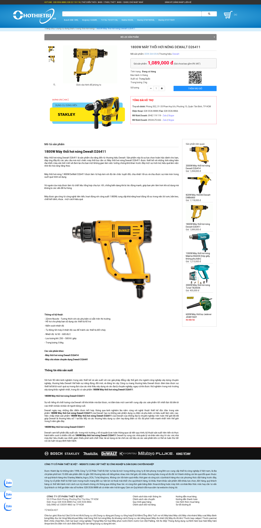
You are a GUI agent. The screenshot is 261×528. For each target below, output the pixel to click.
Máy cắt (177, 515)
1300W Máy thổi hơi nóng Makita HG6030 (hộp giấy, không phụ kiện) (198, 256)
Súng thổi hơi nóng (85, 28)
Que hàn (203, 521)
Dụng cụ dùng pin (105, 515)
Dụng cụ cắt (90, 515)
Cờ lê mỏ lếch (76, 515)
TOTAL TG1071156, (109, 20)
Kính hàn (193, 521)
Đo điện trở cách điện (65, 523)
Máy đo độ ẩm (176, 518)
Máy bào (168, 515)
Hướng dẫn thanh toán (187, 499)
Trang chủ (49, 28)
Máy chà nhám (189, 515)
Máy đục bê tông (58, 518)
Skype (171, 115)
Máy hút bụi (105, 521)
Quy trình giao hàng (142, 502)
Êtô (134, 515)
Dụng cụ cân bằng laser (139, 518)
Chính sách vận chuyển (144, 499)
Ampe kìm (49, 523)
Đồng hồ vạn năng (85, 523)
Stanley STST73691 (166, 20)
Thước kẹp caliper (192, 518)
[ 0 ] (235, 15)
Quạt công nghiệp (82, 521)
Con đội (143, 521)
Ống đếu (147, 515)
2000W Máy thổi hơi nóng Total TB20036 (198, 286)
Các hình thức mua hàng (187, 502)
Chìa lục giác (50, 515)
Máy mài (83, 518)
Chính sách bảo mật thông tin (147, 496)
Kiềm (139, 515)
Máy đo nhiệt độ (160, 518)
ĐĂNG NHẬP (179, 2)
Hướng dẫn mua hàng (186, 496)
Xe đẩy (163, 521)
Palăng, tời (153, 521)
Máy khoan (73, 518)
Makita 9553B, (128, 20)
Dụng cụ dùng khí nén (105, 523)
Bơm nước (133, 521)
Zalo (165, 115)
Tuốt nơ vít (157, 515)
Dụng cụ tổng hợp (123, 515)
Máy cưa (202, 515)
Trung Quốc (144, 79)
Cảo (67, 515)
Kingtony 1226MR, (89, 20)
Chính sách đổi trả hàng (144, 504)
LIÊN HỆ (188, 2)
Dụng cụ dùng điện (65, 28)
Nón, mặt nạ (66, 521)
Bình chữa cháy (52, 521)
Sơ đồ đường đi (183, 504)
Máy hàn (212, 521)
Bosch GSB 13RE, (71, 20)
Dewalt (175, 54)
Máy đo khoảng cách (117, 518)
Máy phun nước (119, 521)
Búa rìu (61, 515)
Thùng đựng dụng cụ (178, 521)
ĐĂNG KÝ (168, 2)
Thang (95, 521)
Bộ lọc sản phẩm (130, 37)
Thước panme (209, 518)
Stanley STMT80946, (146, 20)
